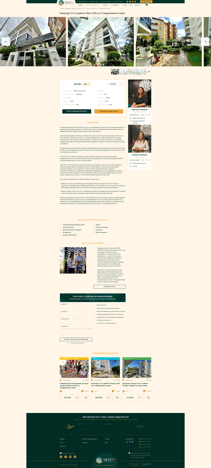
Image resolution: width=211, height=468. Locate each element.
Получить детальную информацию (76, 339)
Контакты (138, 5)
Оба (84, 91)
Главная (80, 5)
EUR (85, 84)
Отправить (139, 426)
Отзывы (124, 5)
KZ (117, 1)
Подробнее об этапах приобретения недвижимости (110, 317)
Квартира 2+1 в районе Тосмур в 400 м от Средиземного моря (105, 384)
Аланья (74, 8)
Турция (75, 91)
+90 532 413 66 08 (134, 160)
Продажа (68, 8)
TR (82, 1)
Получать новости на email (77, 343)
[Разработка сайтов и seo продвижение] (146, 465)
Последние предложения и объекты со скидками (110, 314)
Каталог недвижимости (92, 5)
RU (93, 1)
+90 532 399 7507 (134, 115)
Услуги (105, 5)
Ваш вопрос (64, 326)
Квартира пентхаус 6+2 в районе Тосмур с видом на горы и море (135, 384)
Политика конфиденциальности (105, 465)
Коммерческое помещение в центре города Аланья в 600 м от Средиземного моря (74, 385)
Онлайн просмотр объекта (104, 320)
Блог (131, 5)
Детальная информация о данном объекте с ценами (111, 311)
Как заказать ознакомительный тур (106, 323)
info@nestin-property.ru (138, 118)
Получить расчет (110, 286)
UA (105, 1)
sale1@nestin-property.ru (139, 163)
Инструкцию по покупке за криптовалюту (108, 308)
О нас (61, 442)
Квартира (79, 94)
